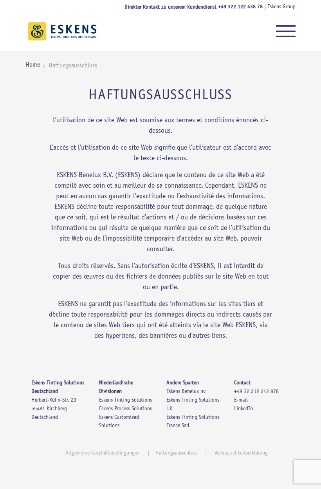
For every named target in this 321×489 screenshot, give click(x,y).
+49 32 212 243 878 (256, 392)
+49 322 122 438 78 (240, 7)
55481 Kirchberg (49, 409)
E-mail (241, 400)
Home (32, 65)
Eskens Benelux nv (186, 392)
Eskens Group (281, 7)
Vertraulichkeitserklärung (241, 453)
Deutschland (44, 417)
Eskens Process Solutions (125, 409)
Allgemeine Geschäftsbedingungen (102, 453)
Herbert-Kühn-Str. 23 (53, 400)
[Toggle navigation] (286, 31)
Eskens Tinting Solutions (125, 400)
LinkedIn (243, 409)
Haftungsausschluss (176, 453)
